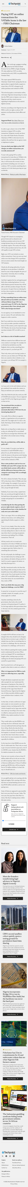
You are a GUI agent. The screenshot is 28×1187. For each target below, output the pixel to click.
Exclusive (8, 53)
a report (18, 64)
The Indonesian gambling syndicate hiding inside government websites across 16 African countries (13, 1119)
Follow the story (11, 898)
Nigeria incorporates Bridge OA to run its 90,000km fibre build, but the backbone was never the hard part (14, 996)
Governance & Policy (17, 53)
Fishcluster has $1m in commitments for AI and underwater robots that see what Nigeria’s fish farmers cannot (14, 1057)
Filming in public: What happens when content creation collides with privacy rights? (18, 174)
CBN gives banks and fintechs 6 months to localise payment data (18, 773)
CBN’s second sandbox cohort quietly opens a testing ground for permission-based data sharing (12, 938)
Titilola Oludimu (8, 46)
